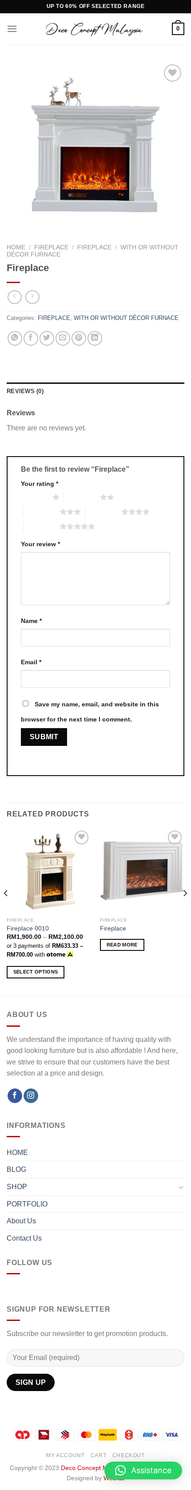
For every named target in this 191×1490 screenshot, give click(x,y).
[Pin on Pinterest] (79, 338)
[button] (143, 1470)
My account (65, 1455)
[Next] (184, 911)
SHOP (17, 1186)
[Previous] (6, 911)
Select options (35, 971)
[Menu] (12, 28)
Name (31, 620)
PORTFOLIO (27, 1204)
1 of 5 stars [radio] (34, 497)
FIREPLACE (51, 247)
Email (31, 662)
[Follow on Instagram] (31, 1096)
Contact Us (24, 1238)
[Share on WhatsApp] (15, 338)
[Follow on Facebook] (15, 1096)
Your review (40, 544)
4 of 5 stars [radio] (103, 511)
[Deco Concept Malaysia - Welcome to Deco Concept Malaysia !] (94, 28)
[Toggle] (180, 1187)
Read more (122, 944)
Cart (98, 1455)
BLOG (16, 1169)
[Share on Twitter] (47, 338)
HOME (17, 1152)
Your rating (39, 483)
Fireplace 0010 (28, 928)
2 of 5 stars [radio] (82, 497)
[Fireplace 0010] (49, 870)
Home (16, 247)
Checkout (128, 1455)
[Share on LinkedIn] (95, 338)
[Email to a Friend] (63, 338)
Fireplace (113, 928)
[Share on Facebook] (31, 338)
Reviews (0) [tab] (25, 391)
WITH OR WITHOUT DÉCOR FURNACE (126, 318)
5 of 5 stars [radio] (42, 526)
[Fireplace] (142, 870)
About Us (21, 1221)
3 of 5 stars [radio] (42, 511)
